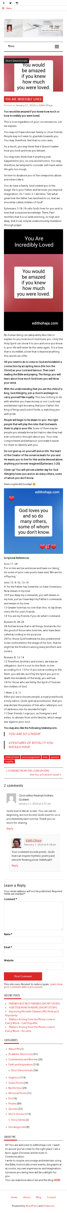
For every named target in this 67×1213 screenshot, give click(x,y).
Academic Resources (20, 1054)
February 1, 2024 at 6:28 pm (40, 844)
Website (9, 960)
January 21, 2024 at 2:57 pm (35, 803)
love (45, 757)
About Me (14, 1049)
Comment (10, 899)
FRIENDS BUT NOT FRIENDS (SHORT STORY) (34, 1003)
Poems (12, 1103)
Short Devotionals (16, 60)
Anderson (48, 1205)
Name (8, 934)
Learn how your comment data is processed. (33, 985)
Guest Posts (15, 1082)
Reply (10, 828)
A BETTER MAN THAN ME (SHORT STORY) (33, 1007)
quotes (55, 757)
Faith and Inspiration (20, 1064)
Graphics (13, 1077)
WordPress (32, 1205)
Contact (51, 1197)
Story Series (18, 1119)
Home (14, 1197)
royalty (9, 761)
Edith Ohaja (45, 105)
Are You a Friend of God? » (45, 774)
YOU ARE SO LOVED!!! (24, 734)
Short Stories (16, 1114)
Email (8, 947)
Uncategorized (17, 1127)
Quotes (13, 1108)
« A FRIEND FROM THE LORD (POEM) (27, 770)
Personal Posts (17, 1093)
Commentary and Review (22, 1059)
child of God (12, 757)
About (26, 1197)
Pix (10, 1098)
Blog (38, 1197)
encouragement (31, 757)
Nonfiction (14, 1088)
